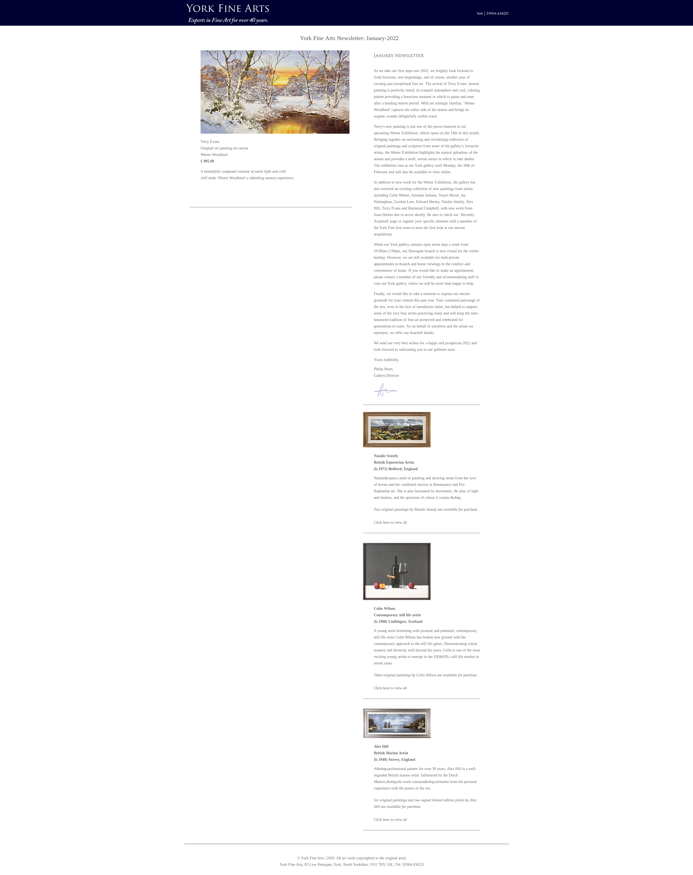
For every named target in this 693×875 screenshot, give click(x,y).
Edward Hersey (427, 202)
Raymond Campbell (423, 208)
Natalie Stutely (453, 202)
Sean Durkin (383, 215)
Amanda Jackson (424, 195)
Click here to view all (390, 522)
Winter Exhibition (404, 133)
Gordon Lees (404, 202)
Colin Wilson (399, 195)
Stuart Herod (449, 195)
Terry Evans (457, 84)
